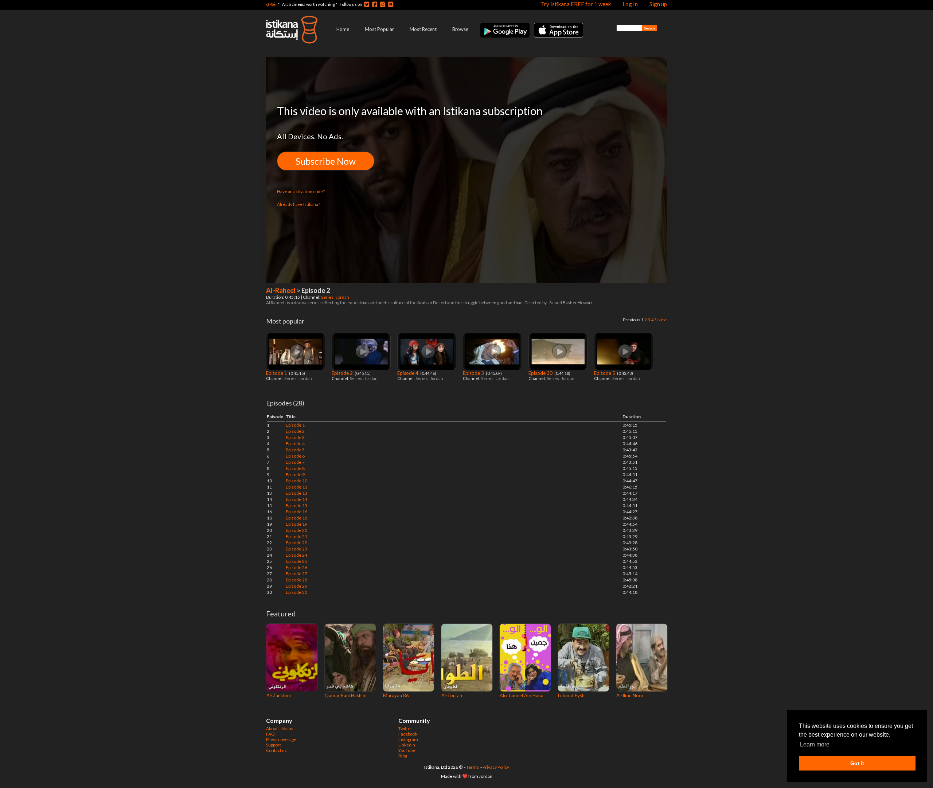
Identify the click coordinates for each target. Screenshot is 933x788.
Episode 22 (296, 542)
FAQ (270, 734)
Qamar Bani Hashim (346, 695)
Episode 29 (296, 586)
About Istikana (279, 728)
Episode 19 (296, 524)
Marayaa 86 (396, 695)
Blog (402, 755)
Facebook (407, 734)
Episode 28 (296, 580)
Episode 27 (296, 573)
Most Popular (379, 29)
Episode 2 (343, 373)
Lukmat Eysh (571, 695)
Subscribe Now (326, 161)
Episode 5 (605, 373)
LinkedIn (406, 745)
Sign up (658, 4)
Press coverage (281, 739)
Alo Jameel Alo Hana (521, 695)
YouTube (406, 750)
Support (273, 745)
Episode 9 (295, 474)
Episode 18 (296, 518)
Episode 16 (296, 511)
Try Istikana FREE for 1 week (576, 4)
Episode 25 (296, 561)
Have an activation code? (301, 191)
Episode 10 (296, 480)
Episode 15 (296, 505)
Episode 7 (295, 462)
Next (662, 319)
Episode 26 (296, 567)
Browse (460, 29)
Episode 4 (408, 373)
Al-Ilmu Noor (630, 695)
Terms (472, 767)
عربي (271, 3)
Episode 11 (296, 487)
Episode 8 (295, 468)
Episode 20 (296, 530)
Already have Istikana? (298, 204)
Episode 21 (296, 536)
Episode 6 (295, 456)
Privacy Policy (496, 767)
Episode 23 (296, 549)
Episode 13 (296, 493)
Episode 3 (474, 373)
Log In (630, 4)
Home (342, 29)
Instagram (408, 739)
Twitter (405, 728)
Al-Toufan (451, 695)
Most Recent (423, 29)
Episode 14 (296, 499)
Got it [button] (857, 763)
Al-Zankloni (278, 695)
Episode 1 (277, 373)
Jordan (343, 297)
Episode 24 (296, 555)
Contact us (276, 750)
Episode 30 (541, 373)
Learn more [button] (814, 744)
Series (327, 297)
